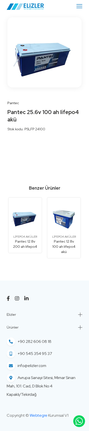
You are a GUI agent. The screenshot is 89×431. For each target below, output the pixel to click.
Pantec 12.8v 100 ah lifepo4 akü (63, 246)
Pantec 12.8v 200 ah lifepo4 (25, 244)
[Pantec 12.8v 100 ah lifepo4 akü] (64, 216)
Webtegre (38, 415)
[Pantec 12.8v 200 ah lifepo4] (25, 216)
